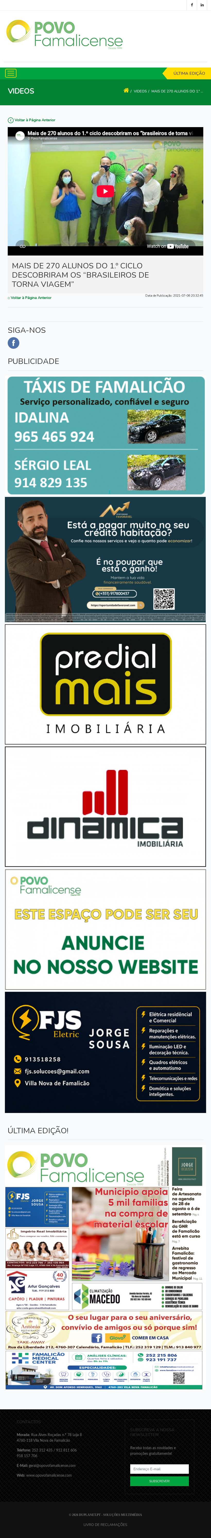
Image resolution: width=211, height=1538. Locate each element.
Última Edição (189, 73)
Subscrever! (159, 1481)
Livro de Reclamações (105, 1524)
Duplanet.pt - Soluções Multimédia (110, 1515)
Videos (140, 91)
